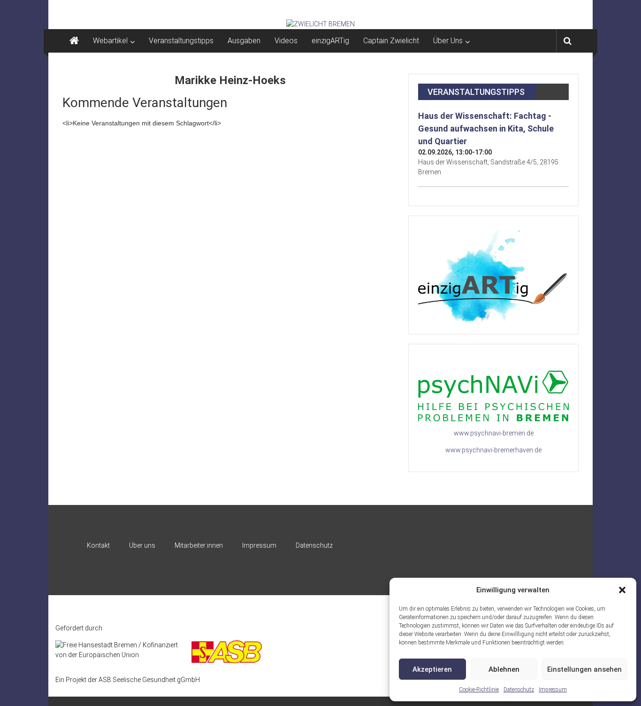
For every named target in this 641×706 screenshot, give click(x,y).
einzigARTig (330, 40)
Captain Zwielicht (391, 40)
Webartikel (110, 40)
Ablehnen (503, 669)
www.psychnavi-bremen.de (494, 433)
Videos (286, 40)
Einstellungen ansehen (584, 669)
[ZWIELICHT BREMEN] (320, 24)
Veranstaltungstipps (181, 40)
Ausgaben (244, 40)
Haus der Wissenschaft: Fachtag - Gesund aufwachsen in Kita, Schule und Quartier (486, 128)
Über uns (142, 545)
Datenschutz (519, 689)
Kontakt (98, 545)
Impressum (553, 689)
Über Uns (448, 40)
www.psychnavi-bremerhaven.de (493, 450)
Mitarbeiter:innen (199, 545)
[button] (622, 590)
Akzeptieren (432, 669)
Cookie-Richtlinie (479, 689)
